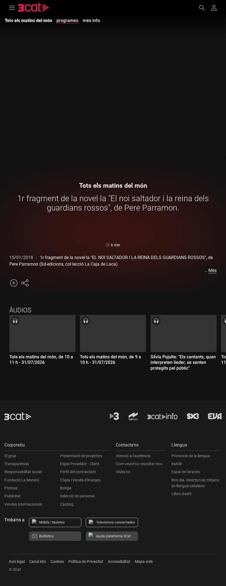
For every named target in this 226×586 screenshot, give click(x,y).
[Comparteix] (24, 283)
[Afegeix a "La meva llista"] (13, 283)
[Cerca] (204, 7)
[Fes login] (214, 7)
